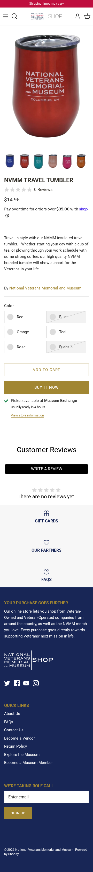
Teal (62, 332)
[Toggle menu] (5, 16)
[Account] (76, 16)
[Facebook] (17, 683)
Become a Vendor (19, 738)
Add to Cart (46, 369)
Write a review (46, 468)
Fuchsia (66, 347)
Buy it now (46, 387)
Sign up (18, 813)
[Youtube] (26, 683)
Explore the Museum (22, 754)
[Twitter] (7, 683)
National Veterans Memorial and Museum (45, 288)
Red (20, 317)
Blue (63, 317)
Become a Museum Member (28, 762)
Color (9, 305)
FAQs (8, 722)
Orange (23, 332)
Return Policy (15, 746)
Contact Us (14, 730)
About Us (12, 713)
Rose (21, 347)
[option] (46, 87)
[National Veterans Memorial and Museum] (46, 16)
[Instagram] (36, 683)
